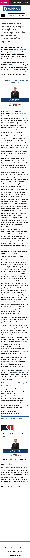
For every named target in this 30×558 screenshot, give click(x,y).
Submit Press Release (15, 551)
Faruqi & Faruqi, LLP (18, 113)
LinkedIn (20, 383)
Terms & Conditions (15, 555)
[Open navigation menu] (3, 15)
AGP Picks (4, 2)
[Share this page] (27, 15)
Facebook (8, 385)
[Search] (19, 15)
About (7, 548)
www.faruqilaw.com (21, 147)
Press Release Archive (18, 548)
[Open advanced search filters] (23, 15)
